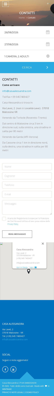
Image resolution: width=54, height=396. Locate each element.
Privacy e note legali (12, 392)
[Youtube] (13, 369)
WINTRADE (7, 389)
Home (22, 17)
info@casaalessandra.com (16, 91)
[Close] (42, 243)
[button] (49, 3)
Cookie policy (32, 392)
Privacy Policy (13, 224)
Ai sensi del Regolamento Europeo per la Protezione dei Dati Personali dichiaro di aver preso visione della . (29, 221)
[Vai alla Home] (27, 4)
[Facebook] (5, 369)
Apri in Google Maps (25, 267)
